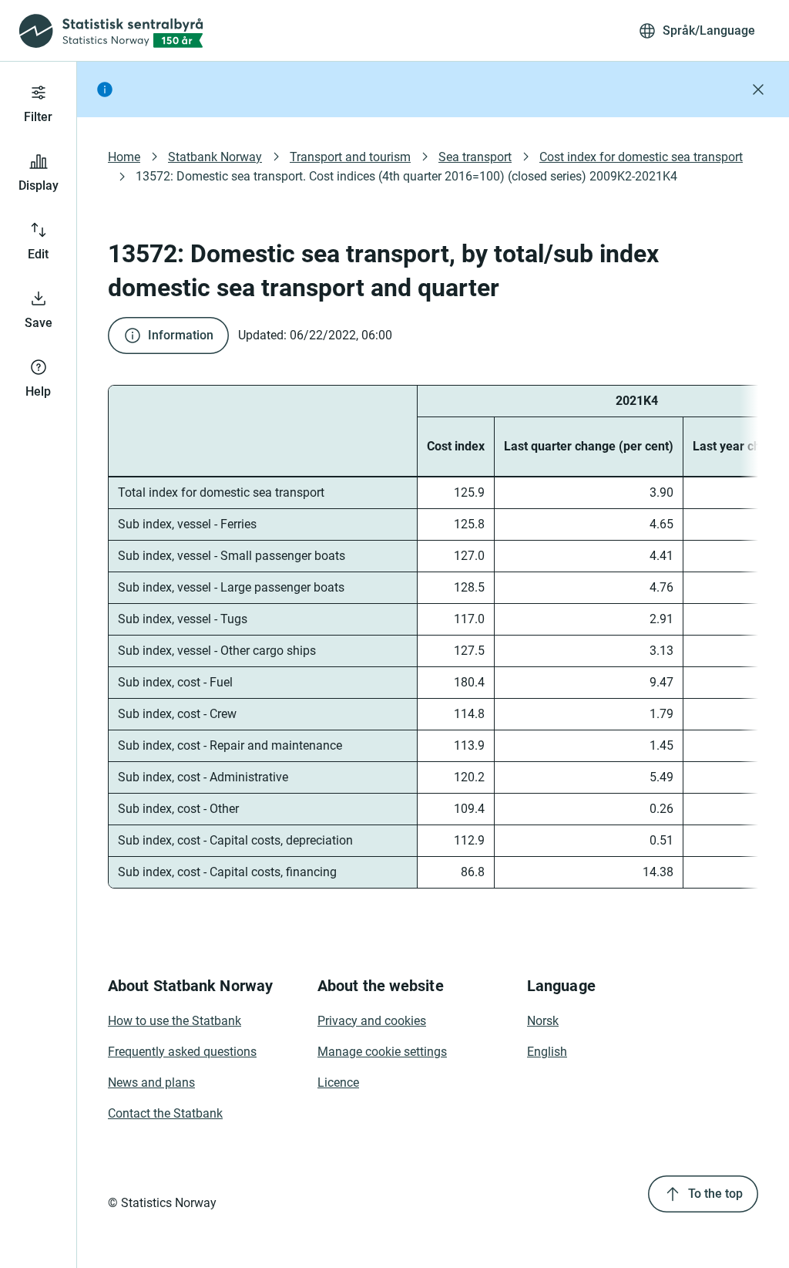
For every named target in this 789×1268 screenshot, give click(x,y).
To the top (715, 1193)
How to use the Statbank (174, 1020)
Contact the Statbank (165, 1113)
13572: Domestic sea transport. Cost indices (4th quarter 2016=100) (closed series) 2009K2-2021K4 (406, 176)
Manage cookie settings (382, 1051)
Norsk (543, 1020)
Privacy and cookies (371, 1020)
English (547, 1051)
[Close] (758, 89)
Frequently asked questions (182, 1051)
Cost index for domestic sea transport (641, 157)
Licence (338, 1082)
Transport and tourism (350, 157)
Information (180, 335)
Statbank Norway (215, 157)
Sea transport (475, 157)
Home (124, 157)
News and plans (151, 1082)
